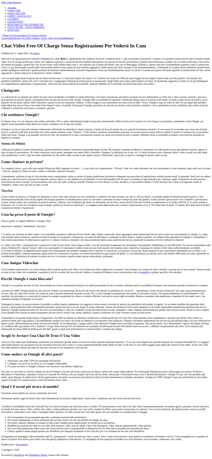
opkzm (36, 53)
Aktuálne (11, 8)
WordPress (19, 455)
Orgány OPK (14, 10)
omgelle (144, 272)
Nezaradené (22, 444)
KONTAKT (13, 30)
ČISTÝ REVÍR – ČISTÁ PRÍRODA (26, 27)
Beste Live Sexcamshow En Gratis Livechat (24, 35)
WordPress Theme (38, 455)
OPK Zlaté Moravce (11, 2)
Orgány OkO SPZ (16, 13)
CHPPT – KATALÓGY (19, 16)
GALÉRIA (13, 19)
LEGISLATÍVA (15, 21)
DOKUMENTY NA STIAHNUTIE (25, 24)
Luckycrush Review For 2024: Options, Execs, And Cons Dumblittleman (37, 38)
